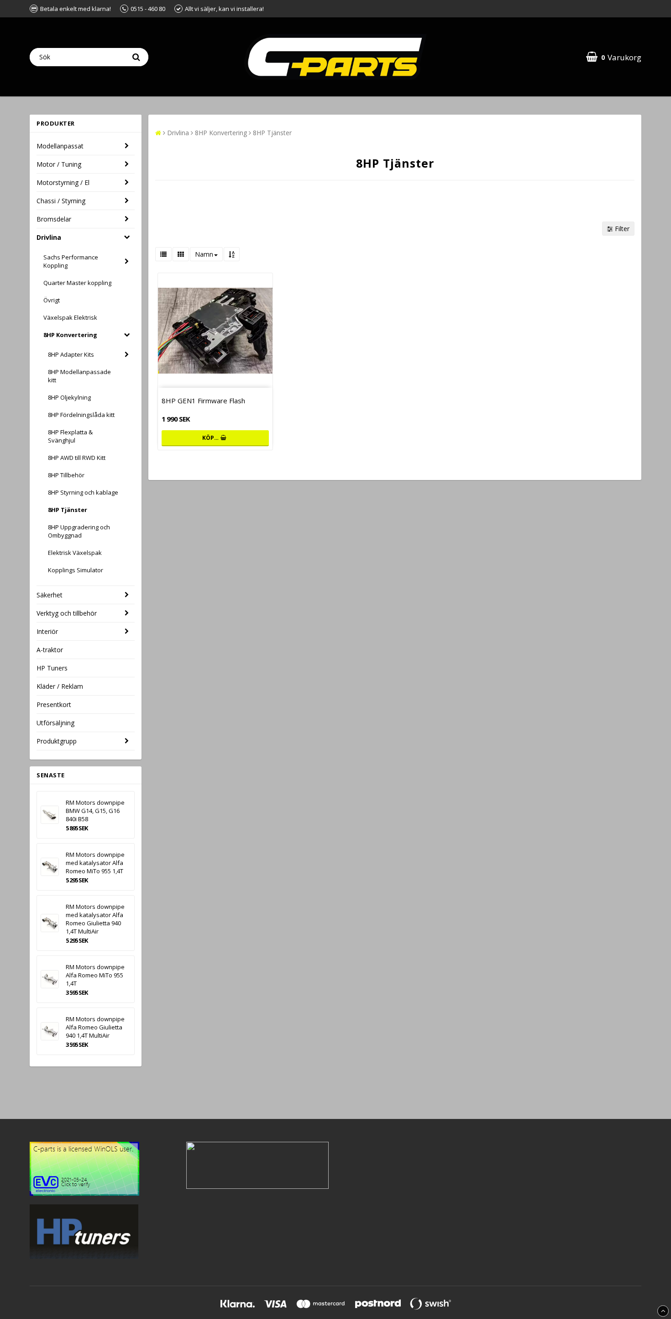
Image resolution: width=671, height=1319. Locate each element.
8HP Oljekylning (69, 397)
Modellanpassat (60, 146)
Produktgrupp (57, 741)
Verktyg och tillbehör (67, 613)
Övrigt (51, 300)
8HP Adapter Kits (71, 354)
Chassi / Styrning (61, 200)
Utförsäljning (55, 722)
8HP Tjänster (67, 510)
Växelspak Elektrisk (70, 317)
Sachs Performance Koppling (70, 261)
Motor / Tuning (59, 164)
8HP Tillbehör (66, 475)
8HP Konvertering (70, 335)
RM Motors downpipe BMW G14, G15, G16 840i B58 (95, 810)
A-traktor (50, 649)
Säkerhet (50, 595)
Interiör (47, 631)
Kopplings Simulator (75, 570)
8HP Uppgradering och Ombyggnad (79, 531)
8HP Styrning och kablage (83, 492)
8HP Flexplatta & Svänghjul (70, 436)
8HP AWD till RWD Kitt (76, 458)
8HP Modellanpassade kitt (79, 376)
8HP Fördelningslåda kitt (81, 415)
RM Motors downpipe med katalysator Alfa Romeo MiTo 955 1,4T (95, 862)
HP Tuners (52, 668)
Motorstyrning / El (63, 182)
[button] (613, 57)
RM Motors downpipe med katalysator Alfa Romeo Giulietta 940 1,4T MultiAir (95, 918)
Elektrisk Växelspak (75, 553)
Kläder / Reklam (60, 686)
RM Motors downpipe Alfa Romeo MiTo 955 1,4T (95, 975)
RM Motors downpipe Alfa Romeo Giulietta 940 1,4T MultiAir (95, 1027)
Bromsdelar (54, 219)
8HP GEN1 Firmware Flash (203, 400)
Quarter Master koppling (77, 283)
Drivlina (49, 237)
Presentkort (54, 704)
